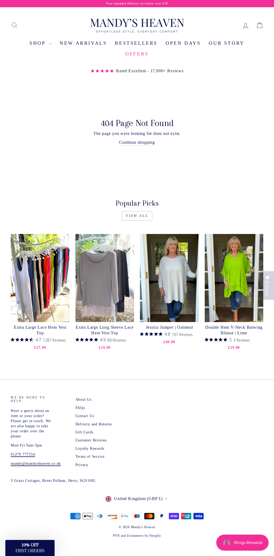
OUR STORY (226, 43)
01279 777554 (23, 454)
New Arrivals (83, 43)
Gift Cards (84, 432)
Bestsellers (136, 43)
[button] (30, 548)
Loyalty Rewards (89, 449)
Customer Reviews (91, 440)
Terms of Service (90, 457)
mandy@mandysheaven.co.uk (36, 464)
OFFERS (137, 53)
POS (116, 536)
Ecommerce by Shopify (144, 536)
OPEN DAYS (183, 43)
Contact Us (84, 416)
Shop (38, 43)
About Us (83, 400)
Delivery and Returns (93, 424)
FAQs (80, 408)
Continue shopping (137, 142)
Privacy (82, 465)
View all (137, 216)
